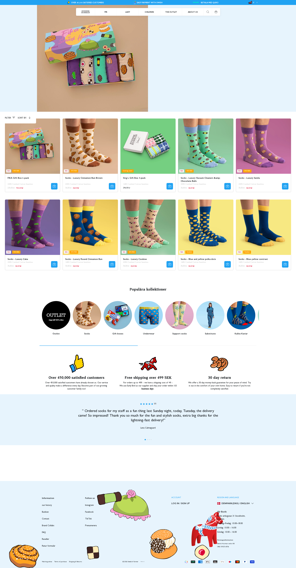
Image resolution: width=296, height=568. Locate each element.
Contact (45, 519)
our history (47, 505)
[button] (145, 439)
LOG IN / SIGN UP (180, 503)
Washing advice (47, 562)
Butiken (45, 512)
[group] (56, 318)
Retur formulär (48, 546)
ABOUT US (193, 11)
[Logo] (85, 12)
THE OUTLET (171, 11)
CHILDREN (149, 11)
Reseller (45, 539)
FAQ (44, 532)
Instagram (89, 505)
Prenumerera (91, 526)
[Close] (256, 2)
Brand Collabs (48, 526)
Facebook (89, 512)
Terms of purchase (60, 562)
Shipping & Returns (75, 562)
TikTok (88, 519)
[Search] (208, 12)
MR (106, 11)
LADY (127, 11)
